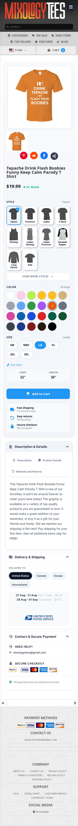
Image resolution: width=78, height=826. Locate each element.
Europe (58, 575)
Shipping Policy (42, 779)
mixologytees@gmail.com (29, 652)
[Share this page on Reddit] (34, 155)
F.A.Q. (16, 793)
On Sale (41, 35)
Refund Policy (56, 775)
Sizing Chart (32, 793)
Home (3, 703)
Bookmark (42, 811)
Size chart (16, 365)
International (19, 584)
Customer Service (56, 793)
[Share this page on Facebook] (44, 155)
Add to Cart (41, 394)
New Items (63, 35)
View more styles (35, 276)
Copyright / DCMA (42, 797)
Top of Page (75, 703)
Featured (46, 42)
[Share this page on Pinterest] (23, 155)
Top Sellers (22, 42)
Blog (64, 42)
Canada (41, 575)
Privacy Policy (57, 771)
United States (20, 575)
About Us (19, 771)
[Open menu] (71, 7)
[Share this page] (54, 156)
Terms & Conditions (30, 775)
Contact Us (36, 771)
